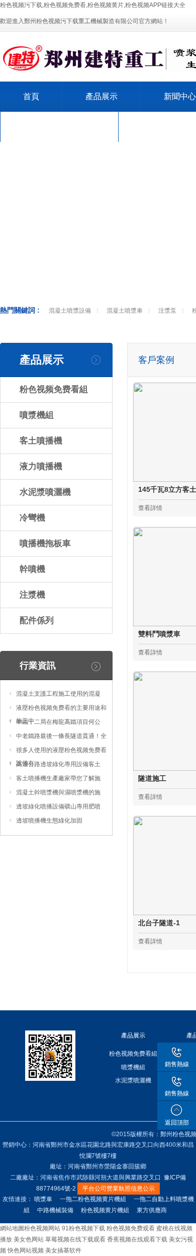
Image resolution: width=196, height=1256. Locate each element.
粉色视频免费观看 (131, 1228)
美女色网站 (29, 1239)
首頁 (31, 96)
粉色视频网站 (42, 1228)
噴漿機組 (37, 415)
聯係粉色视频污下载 (59, 126)
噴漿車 (43, 1199)
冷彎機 (32, 518)
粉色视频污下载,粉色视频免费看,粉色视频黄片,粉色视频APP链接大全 (92, 5)
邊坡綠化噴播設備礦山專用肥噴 (58, 806)
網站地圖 (12, 1228)
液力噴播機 (41, 466)
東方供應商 (152, 1210)
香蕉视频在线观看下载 (137, 1239)
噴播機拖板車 (45, 543)
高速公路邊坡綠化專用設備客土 (58, 764)
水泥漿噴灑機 (45, 492)
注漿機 (32, 595)
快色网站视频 (26, 1250)
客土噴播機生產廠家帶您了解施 (58, 778)
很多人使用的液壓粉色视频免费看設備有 (61, 757)
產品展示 (101, 96)
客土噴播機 (41, 441)
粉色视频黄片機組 (105, 1210)
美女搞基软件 (63, 1250)
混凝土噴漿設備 (70, 310)
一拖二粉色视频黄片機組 (93, 1199)
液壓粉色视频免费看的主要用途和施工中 (61, 714)
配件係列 (37, 620)
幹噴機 (32, 569)
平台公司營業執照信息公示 (118, 1188)
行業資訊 (38, 665)
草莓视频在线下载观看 (75, 1239)
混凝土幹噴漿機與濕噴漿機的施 (58, 792)
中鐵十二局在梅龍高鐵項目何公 (58, 721)
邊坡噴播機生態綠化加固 (49, 820)
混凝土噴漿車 (125, 310)
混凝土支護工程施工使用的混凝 (58, 693)
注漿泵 (167, 310)
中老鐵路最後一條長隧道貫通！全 (61, 736)
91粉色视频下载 (83, 1228)
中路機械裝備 (55, 1210)
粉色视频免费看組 (54, 389)
